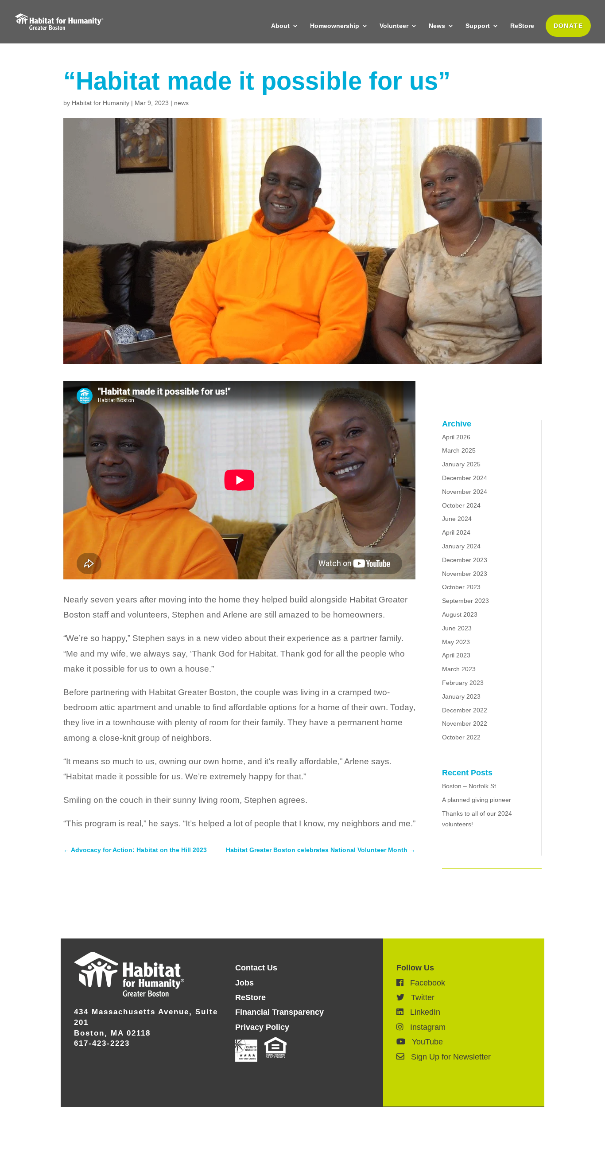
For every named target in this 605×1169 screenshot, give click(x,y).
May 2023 (456, 641)
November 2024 (464, 491)
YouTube (424, 1041)
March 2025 (459, 450)
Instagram (424, 1027)
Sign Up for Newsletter (447, 1056)
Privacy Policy (262, 1027)
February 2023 (463, 682)
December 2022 (464, 710)
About (280, 26)
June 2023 (457, 628)
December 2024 (464, 477)
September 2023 (465, 600)
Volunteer (394, 26)
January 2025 (461, 464)
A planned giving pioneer (476, 799)
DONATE (568, 25)
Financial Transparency (279, 1012)
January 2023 (461, 696)
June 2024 (457, 518)
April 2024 (456, 532)
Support (477, 26)
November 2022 (464, 723)
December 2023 (464, 559)
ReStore (522, 26)
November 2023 (464, 573)
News (437, 26)
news (181, 102)
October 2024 (461, 505)
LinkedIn (421, 1012)
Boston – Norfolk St (469, 786)
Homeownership (334, 26)
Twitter (419, 997)
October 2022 (461, 737)
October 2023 (461, 586)
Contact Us (256, 967)
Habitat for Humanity (100, 102)
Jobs (244, 982)
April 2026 (456, 437)
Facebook (424, 982)
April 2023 (456, 655)
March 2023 (459, 668)
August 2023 (459, 614)
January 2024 (461, 546)
